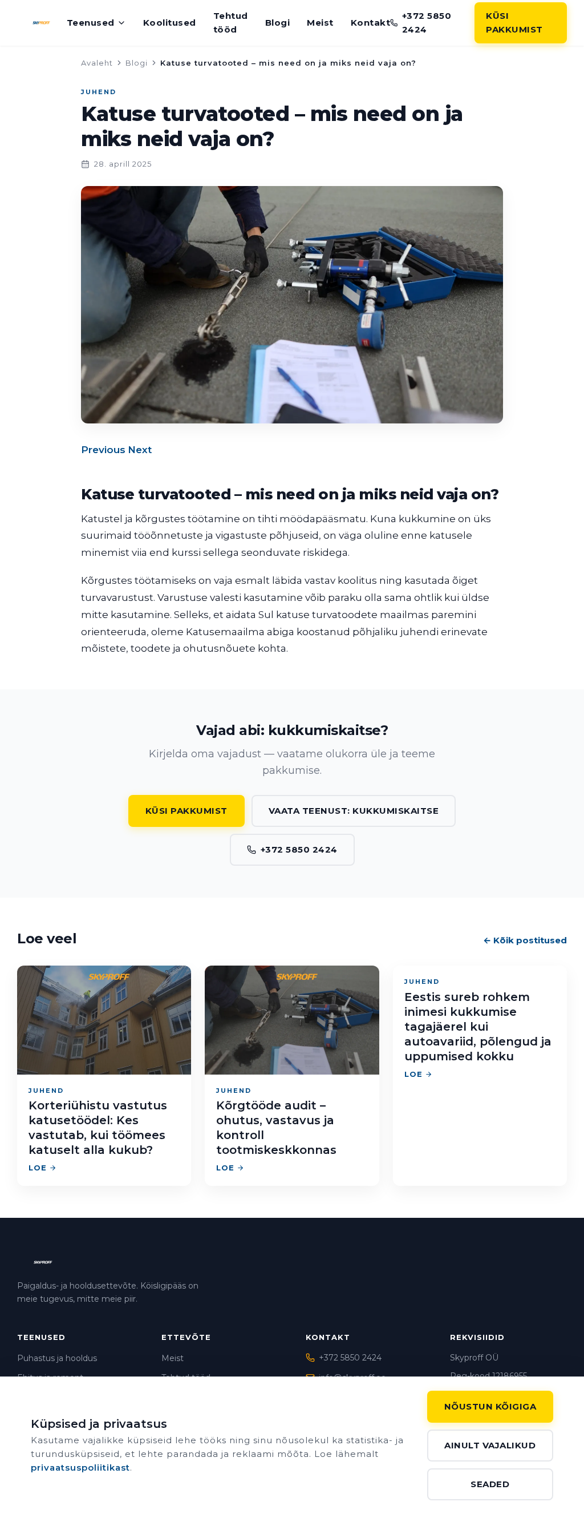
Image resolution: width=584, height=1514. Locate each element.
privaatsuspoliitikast (80, 1467)
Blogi (277, 22)
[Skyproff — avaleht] (42, 22)
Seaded (490, 1484)
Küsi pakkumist (514, 22)
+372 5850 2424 (427, 22)
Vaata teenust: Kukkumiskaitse (354, 810)
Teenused (91, 22)
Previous (103, 449)
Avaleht (97, 62)
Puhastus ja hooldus (57, 1358)
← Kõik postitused (525, 940)
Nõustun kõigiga (490, 1406)
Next (140, 449)
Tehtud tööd (230, 22)
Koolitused (169, 22)
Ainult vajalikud (490, 1445)
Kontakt (371, 22)
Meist (320, 22)
